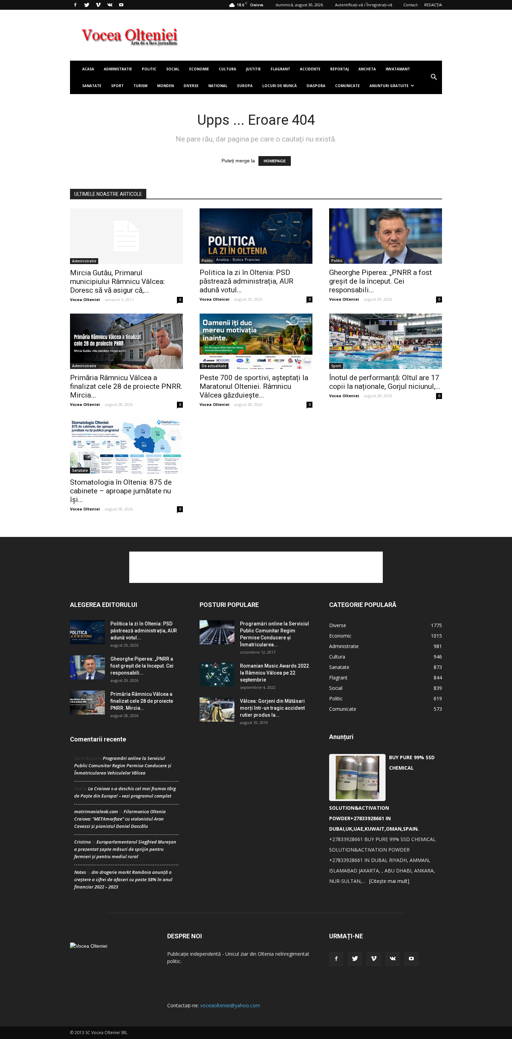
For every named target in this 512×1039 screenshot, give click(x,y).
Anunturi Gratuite (389, 85)
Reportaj (339, 69)
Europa (245, 85)
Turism (140, 85)
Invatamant (398, 69)
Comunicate (347, 85)
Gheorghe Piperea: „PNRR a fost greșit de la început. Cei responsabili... (380, 281)
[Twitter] (87, 5)
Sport (117, 85)
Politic (149, 69)
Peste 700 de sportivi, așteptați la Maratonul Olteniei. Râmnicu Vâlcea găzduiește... (254, 386)
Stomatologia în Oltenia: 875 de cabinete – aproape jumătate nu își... (121, 491)
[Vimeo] (98, 5)
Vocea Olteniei (85, 299)
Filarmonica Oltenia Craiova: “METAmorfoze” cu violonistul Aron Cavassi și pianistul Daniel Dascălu (120, 818)
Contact (410, 4)
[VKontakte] (109, 5)
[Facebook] (75, 5)
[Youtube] (121, 5)
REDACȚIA (433, 4)
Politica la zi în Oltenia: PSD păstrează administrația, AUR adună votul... (246, 281)
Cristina (82, 842)
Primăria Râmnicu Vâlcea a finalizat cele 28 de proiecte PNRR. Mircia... (126, 386)
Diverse (191, 85)
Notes (80, 872)
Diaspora (316, 85)
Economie (199, 69)
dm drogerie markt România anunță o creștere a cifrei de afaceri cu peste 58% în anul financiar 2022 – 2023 (123, 879)
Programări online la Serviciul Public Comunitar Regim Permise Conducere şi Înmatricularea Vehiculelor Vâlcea (122, 765)
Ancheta (367, 69)
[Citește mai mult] (389, 881)
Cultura (227, 69)
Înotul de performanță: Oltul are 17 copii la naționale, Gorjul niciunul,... (385, 382)
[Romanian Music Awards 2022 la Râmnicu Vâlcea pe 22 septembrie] (217, 674)
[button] (433, 77)
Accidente (310, 69)
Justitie (253, 69)
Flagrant (280, 69)
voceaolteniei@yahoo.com (230, 1005)
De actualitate (214, 365)
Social (172, 69)
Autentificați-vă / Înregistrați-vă (363, 4)
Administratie (118, 69)
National (217, 85)
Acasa (88, 69)
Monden (165, 85)
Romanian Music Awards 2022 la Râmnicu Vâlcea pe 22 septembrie (274, 673)
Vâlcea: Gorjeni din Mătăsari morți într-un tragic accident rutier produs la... (272, 708)
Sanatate (91, 85)
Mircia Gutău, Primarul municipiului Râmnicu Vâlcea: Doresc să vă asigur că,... (117, 281)
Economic (340, 635)
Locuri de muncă (279, 85)
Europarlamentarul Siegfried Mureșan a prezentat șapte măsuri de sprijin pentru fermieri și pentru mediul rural (125, 849)
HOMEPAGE (275, 161)
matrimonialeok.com (96, 811)
